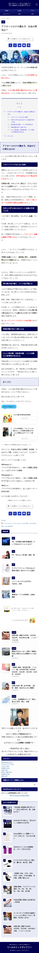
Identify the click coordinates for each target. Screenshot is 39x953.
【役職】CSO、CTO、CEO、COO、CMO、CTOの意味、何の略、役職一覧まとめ (24, 875)
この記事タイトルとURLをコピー (20, 39)
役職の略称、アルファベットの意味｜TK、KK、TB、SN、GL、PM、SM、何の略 (24, 889)
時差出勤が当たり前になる (18, 127)
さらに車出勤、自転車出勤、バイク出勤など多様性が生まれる (22, 131)
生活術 (19, 10)
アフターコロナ (7, 523)
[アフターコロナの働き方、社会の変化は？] (19, 45)
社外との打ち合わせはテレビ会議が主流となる (22, 121)
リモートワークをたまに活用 (19, 117)
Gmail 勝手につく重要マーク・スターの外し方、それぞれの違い (24, 836)
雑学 (19, 14)
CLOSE (19, 107)
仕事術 (6, 10)
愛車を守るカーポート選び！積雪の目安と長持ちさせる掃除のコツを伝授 (24, 653)
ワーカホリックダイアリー (19, 5)
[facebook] (15, 45)
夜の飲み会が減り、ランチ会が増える (22, 124)
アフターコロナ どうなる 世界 (20, 523)
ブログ (32, 10)
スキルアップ (6, 14)
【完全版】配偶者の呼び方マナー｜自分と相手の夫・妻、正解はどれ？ (24, 809)
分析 (32, 14)
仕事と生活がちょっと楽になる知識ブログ (19, 944)
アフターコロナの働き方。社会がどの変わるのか (21, 113)
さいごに (10, 136)
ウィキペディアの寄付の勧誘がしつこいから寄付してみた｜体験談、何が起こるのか (24, 915)
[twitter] (10, 45)
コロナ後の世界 (8, 526)
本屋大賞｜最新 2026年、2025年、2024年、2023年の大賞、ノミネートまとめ (24, 637)
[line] (24, 45)
